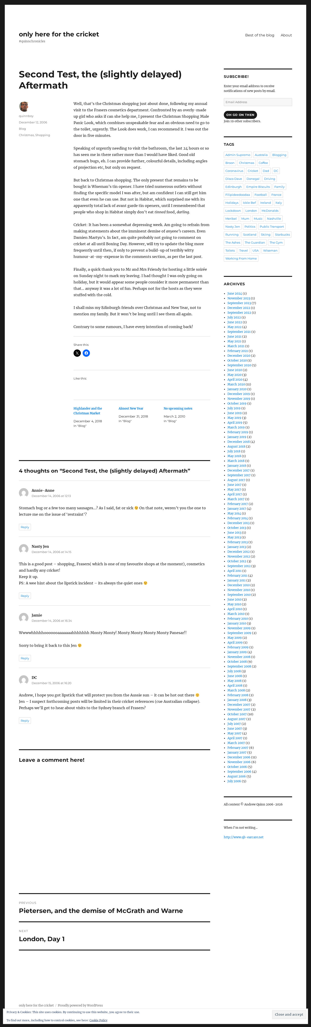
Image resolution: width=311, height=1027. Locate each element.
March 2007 (236, 743)
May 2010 (234, 604)
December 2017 (238, 470)
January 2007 (237, 752)
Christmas (26, 135)
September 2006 (239, 772)
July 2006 (234, 781)
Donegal (253, 179)
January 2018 (236, 466)
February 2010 (237, 619)
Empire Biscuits (258, 187)
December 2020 (238, 356)
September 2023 (239, 303)
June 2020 (234, 370)
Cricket (253, 171)
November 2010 (238, 590)
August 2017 (236, 480)
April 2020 (234, 380)
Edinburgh (233, 187)
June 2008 (234, 676)
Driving (269, 179)
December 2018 (238, 442)
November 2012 (238, 556)
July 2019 (234, 408)
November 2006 (239, 762)
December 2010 (238, 585)
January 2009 (237, 652)
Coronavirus (234, 171)
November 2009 (239, 628)
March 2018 (236, 461)
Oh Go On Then (240, 115)
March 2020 (236, 384)
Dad (266, 171)
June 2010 (234, 599)
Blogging (279, 155)
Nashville (274, 218)
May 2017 (234, 490)
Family (279, 187)
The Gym (276, 242)
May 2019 (234, 418)
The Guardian (255, 242)
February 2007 (237, 748)
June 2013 (234, 533)
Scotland (249, 234)
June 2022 (234, 322)
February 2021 (237, 351)
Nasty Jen (232, 226)
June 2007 (234, 729)
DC (276, 171)
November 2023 (238, 298)
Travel (243, 250)
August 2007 (236, 719)
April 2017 (234, 494)
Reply (25, 527)
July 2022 (234, 317)
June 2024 (234, 294)
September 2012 (239, 566)
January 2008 (237, 700)
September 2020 (239, 365)
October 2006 (237, 767)
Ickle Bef (249, 202)
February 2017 (237, 504)
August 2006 (236, 776)
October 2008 (237, 662)
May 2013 (234, 537)
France (276, 194)
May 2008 (234, 681)
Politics (250, 226)
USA (255, 250)
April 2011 (234, 571)
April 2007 (234, 738)
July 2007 (234, 724)
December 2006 (238, 757)
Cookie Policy (98, 1020)
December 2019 (238, 394)
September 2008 (239, 666)
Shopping (42, 135)
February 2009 (238, 647)
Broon (230, 163)
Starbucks (282, 234)
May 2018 (234, 456)
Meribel (231, 218)
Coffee (263, 163)
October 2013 (236, 528)
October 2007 (237, 714)
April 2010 (234, 609)
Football (261, 194)
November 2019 (238, 399)
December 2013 (238, 523)
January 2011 (236, 580)
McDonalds (270, 210)
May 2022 (234, 327)
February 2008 (237, 695)
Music (258, 218)
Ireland (265, 202)
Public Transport (272, 226)
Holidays (231, 202)
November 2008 (238, 657)
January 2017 (236, 509)
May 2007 (234, 733)
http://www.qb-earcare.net (243, 837)
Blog (22, 128)
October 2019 (237, 403)
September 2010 (239, 595)
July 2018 (233, 451)
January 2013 (236, 547)
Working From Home (241, 258)
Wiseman (270, 250)
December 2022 (238, 308)
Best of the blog (259, 35)
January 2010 (236, 623)
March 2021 (236, 346)
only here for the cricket (59, 34)
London (251, 210)
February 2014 (237, 518)
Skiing (265, 234)
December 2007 (238, 705)
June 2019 (234, 413)
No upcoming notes (178, 408)
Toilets (230, 250)
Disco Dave (233, 179)
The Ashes (232, 242)
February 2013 (237, 542)
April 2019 (234, 423)
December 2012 (238, 552)
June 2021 (234, 337)
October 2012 (236, 561)
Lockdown (233, 210)
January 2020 (237, 389)
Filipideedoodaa (237, 194)
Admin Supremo (237, 155)
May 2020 (234, 375)
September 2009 (239, 633)
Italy (278, 202)
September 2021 (239, 332)
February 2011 (237, 576)
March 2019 (236, 427)
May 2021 (234, 341)
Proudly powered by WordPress (80, 1005)
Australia (261, 155)
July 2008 (234, 671)
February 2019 (237, 432)
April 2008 (234, 686)
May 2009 (234, 638)
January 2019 (236, 437)
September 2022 (239, 313)
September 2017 (239, 475)
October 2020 (237, 360)
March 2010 (236, 614)
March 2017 (236, 499)
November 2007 (238, 709)
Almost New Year (131, 408)
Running (232, 234)
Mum (245, 218)
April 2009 (235, 643)
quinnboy (26, 116)
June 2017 (234, 485)
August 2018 (236, 447)
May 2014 (234, 513)
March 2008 (236, 690)
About (286, 35)
